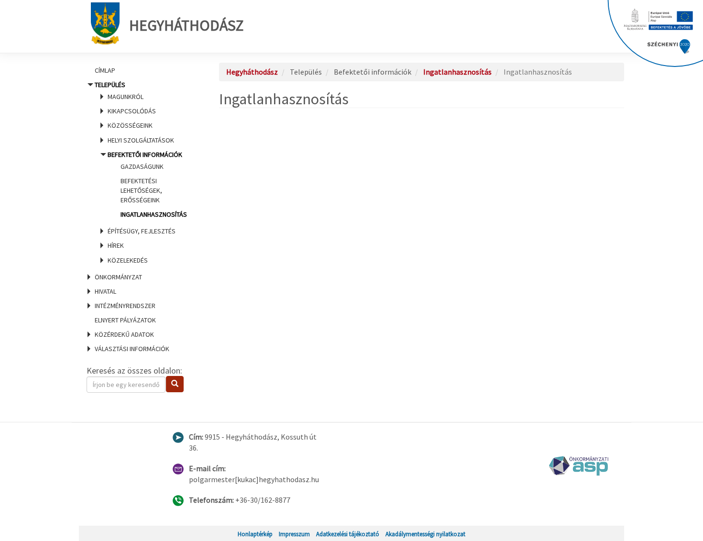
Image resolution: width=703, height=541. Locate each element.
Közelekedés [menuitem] (128, 260)
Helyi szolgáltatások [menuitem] (141, 140)
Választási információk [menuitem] (132, 348)
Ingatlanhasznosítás (154, 214)
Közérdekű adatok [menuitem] (124, 334)
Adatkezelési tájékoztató (347, 534)
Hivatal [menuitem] (105, 291)
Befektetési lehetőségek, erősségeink (141, 190)
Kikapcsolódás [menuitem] (132, 111)
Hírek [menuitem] (116, 245)
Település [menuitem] (141, 172)
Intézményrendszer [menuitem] (125, 305)
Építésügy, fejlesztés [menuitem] (142, 231)
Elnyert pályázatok (125, 320)
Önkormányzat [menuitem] (118, 277)
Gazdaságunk (142, 166)
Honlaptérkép (255, 534)
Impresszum (294, 534)
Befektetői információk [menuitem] (147, 184)
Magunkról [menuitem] (125, 96)
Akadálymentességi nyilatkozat (425, 534)
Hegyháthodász (186, 25)
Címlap (105, 70)
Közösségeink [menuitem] (130, 125)
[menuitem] (141, 70)
